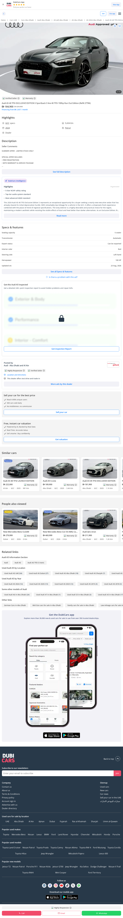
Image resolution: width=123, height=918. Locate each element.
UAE (7, 821)
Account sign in (9, 801)
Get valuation (61, 439)
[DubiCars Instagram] (56, 885)
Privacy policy (8, 797)
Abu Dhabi (19, 821)
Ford (53, 834)
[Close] (3, 4)
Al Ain (31, 821)
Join (117, 773)
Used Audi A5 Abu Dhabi (65, 573)
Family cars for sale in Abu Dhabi (81, 605)
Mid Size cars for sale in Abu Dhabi (47, 605)
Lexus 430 (103, 853)
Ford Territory (94, 872)
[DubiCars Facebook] (50, 885)
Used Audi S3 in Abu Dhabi (78, 594)
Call (23, 913)
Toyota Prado (43, 847)
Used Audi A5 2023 (62, 584)
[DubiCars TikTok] (67, 885)
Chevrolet (85, 834)
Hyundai (74, 834)
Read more (62, 215)
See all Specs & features (61, 271)
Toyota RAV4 (28, 872)
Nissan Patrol (28, 847)
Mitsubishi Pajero (76, 853)
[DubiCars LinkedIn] (44, 885)
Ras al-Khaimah (79, 821)
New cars (104, 790)
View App (116, 5)
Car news (104, 794)
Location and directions (16, 375)
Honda (107, 834)
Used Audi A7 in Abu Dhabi (47, 594)
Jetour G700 (58, 866)
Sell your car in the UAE (110, 797)
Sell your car (61, 412)
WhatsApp (103, 913)
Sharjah (94, 821)
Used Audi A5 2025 (37, 584)
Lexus (39, 834)
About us (6, 790)
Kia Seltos (84, 866)
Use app (112, 14)
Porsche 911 (32, 866)
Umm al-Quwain (110, 821)
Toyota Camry (57, 847)
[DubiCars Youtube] (61, 885)
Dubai (52, 821)
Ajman (41, 821)
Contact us (7, 787)
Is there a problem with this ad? (63, 277)
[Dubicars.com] (61, 758)
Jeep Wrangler (47, 853)
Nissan (31, 834)
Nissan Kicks (45, 866)
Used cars (104, 787)
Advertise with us (9, 804)
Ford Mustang (99, 847)
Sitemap (104, 782)
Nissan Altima (71, 847)
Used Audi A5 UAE (11, 573)
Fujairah (63, 821)
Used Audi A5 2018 (111, 584)
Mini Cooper (60, 872)
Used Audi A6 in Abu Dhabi (15, 594)
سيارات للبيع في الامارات (110, 801)
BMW (46, 834)
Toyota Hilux (20, 853)
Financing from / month (15, 109)
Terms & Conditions (11, 794)
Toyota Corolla (114, 847)
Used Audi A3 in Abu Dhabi (109, 594)
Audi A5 (18, 562)
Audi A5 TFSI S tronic (36, 562)
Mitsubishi (96, 834)
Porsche (116, 834)
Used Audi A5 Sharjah (93, 573)
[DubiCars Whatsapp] (79, 885)
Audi (6, 562)
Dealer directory (9, 808)
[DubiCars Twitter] (73, 885)
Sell (103, 14)
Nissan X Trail (115, 866)
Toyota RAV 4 (85, 847)
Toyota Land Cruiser (11, 847)
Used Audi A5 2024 (11, 584)
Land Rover (63, 834)
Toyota (6, 834)
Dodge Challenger (98, 866)
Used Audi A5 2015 (87, 584)
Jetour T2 (6, 866)
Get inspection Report (61, 349)
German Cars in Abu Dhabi (15, 605)
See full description (61, 171)
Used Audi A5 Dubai (37, 573)
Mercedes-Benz (18, 834)
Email (63, 913)
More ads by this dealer (61, 384)
